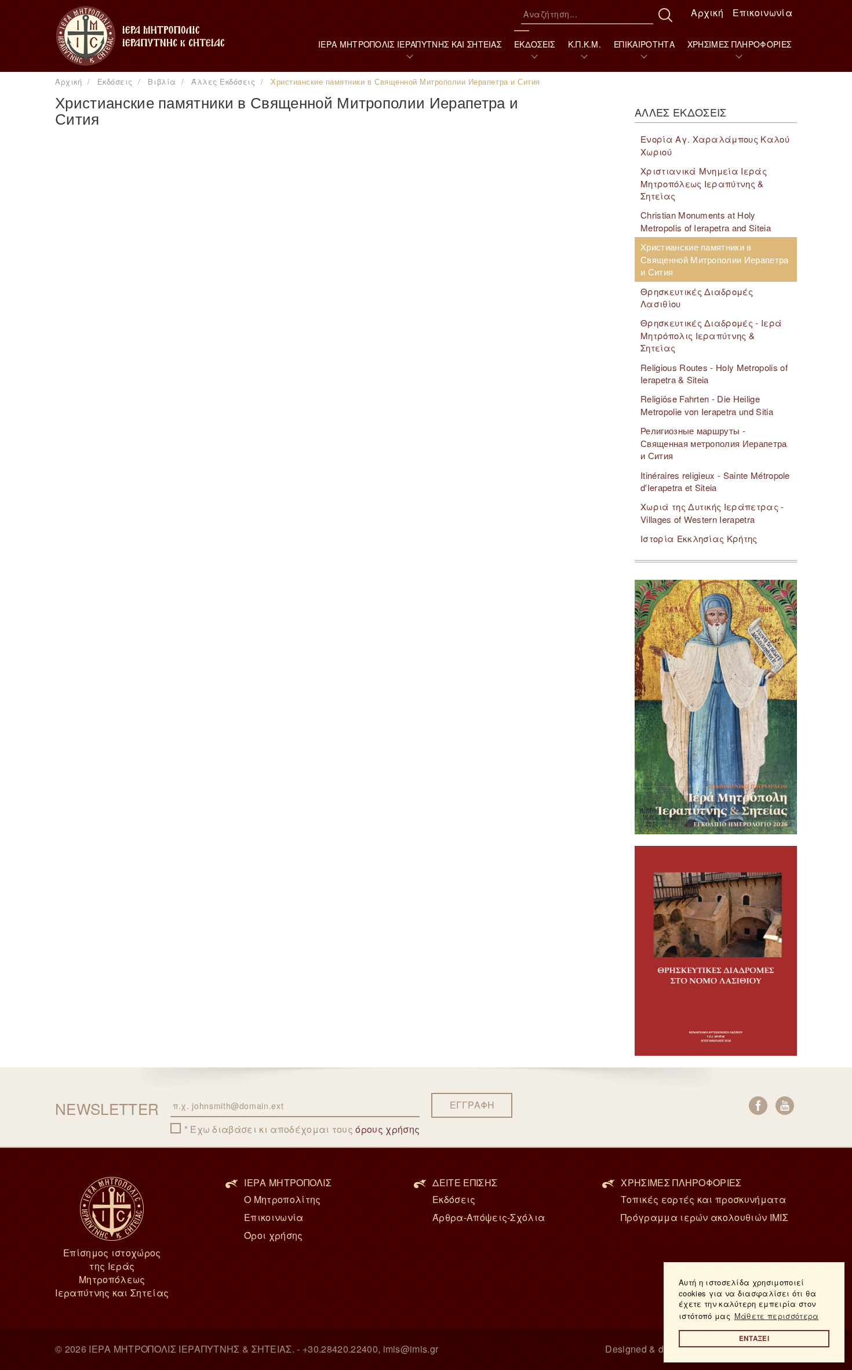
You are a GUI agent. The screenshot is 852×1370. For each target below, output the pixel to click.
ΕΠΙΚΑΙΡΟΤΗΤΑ (644, 44)
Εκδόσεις (454, 1199)
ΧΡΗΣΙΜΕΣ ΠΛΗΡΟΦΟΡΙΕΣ (739, 44)
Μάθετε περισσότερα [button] (776, 1315)
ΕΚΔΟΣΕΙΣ (534, 44)
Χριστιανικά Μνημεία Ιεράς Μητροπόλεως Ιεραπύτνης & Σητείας (703, 183)
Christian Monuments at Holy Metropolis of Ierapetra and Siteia (705, 221)
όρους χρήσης (387, 1129)
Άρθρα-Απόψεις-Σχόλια (488, 1217)
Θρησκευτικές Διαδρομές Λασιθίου (696, 297)
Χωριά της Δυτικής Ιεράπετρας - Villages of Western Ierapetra (712, 512)
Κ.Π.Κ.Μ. (585, 44)
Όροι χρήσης (273, 1235)
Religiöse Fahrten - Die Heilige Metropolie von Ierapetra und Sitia (706, 405)
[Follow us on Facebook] (758, 1105)
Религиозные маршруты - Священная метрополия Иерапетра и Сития (713, 442)
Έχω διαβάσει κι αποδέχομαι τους (305, 1129)
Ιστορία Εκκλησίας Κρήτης (699, 538)
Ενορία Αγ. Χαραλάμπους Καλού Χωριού (714, 145)
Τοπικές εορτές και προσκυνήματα (703, 1199)
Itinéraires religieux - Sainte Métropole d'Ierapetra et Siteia (715, 481)
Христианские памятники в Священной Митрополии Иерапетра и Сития (714, 259)
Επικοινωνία (762, 12)
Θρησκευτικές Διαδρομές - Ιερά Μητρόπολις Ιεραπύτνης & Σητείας (711, 335)
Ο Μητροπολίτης (282, 1199)
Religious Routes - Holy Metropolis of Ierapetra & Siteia (714, 373)
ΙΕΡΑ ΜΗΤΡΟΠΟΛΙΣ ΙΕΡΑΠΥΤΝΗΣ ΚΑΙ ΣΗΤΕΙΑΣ (409, 44)
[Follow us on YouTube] (784, 1105)
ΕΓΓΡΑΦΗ (472, 1104)
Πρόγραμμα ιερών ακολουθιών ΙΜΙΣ (704, 1217)
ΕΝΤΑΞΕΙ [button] (754, 1338)
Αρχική (707, 12)
